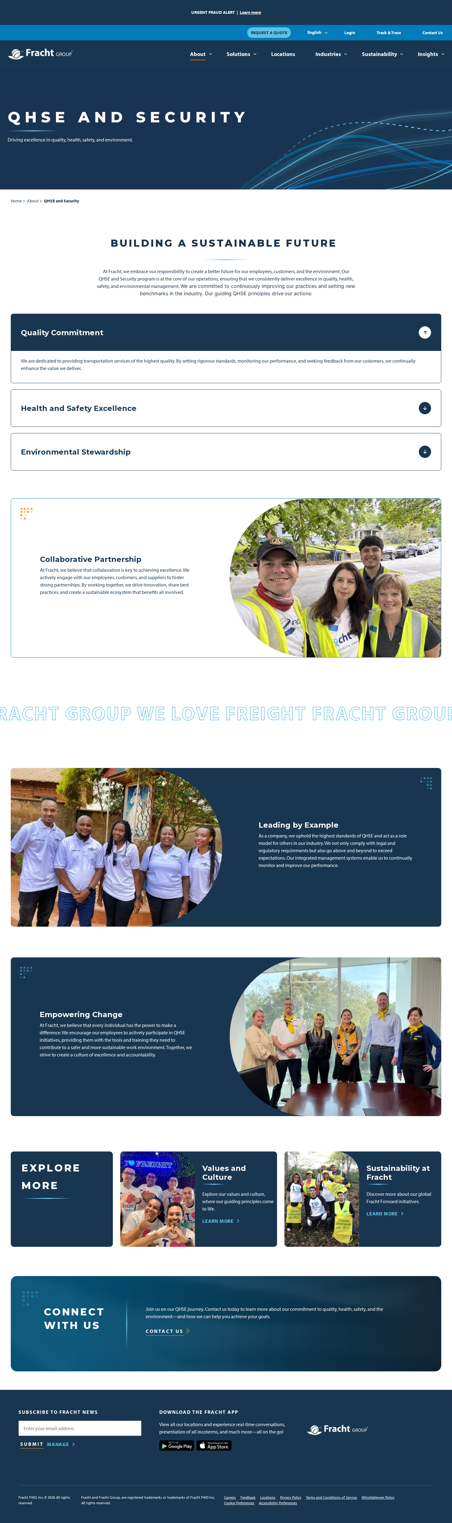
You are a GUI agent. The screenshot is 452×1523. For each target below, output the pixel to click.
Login (349, 32)
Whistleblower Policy (378, 1497)
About (198, 54)
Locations (283, 54)
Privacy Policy (290, 1497)
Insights (428, 54)
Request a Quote (269, 32)
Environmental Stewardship (76, 451)
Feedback (248, 1497)
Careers (230, 1497)
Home (16, 201)
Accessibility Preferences (278, 1503)
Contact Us (432, 32)
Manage (58, 1444)
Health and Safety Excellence (79, 408)
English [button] (314, 32)
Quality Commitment (62, 332)
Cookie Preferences (239, 1503)
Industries (328, 54)
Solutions (238, 54)
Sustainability (379, 54)
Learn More (218, 1221)
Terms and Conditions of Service (331, 1497)
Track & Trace (389, 32)
